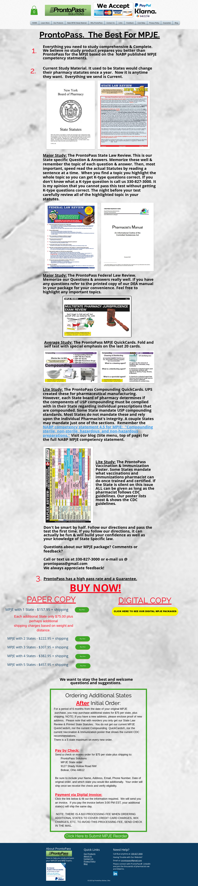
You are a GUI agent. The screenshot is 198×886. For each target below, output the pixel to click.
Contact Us (88, 859)
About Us (88, 856)
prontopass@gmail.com (65, 563)
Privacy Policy (89, 861)
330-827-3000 (137, 854)
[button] (45, 23)
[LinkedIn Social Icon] (115, 873)
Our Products (89, 854)
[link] (34, 10)
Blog (86, 864)
